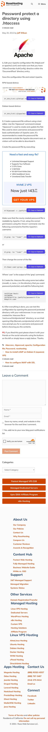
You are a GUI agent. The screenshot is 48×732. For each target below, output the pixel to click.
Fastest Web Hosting (22, 560)
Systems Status (17, 588)
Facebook (32, 696)
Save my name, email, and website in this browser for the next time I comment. (22, 423)
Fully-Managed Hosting (23, 563)
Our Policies (18, 528)
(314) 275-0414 (34, 680)
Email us (31, 684)
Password (10, 348)
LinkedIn (31, 703)
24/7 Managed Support (21, 580)
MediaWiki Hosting (12, 703)
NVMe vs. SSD (19, 571)
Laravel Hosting (11, 687)
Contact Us (18, 532)
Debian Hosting (17, 648)
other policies (34, 715)
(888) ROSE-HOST (36, 672)
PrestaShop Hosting (13, 695)
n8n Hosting (16, 620)
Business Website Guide (24, 567)
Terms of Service (15, 715)
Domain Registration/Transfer (24, 600)
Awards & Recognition (23, 548)
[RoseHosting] (11, 4)
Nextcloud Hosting (12, 691)
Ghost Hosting (10, 699)
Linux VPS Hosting (19, 609)
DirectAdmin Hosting (19, 663)
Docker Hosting (17, 652)
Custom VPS (16, 624)
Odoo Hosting (10, 676)
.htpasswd (19, 345)
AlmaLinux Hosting (18, 640)
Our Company (19, 525)
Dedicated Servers (19, 612)
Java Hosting (10, 706)
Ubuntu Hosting (17, 644)
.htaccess (9, 345)
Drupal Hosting (11, 684)
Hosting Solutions (19, 628)
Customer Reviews (21, 544)
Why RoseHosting (21, 536)
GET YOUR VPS (24, 199)
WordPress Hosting (20, 616)
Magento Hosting (12, 672)
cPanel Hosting (17, 659)
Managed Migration (19, 584)
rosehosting (21, 348)
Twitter (31, 699)
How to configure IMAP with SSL (20, 362)
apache (28, 345)
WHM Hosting (16, 656)
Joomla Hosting (11, 680)
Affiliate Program (19, 631)
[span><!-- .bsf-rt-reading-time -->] (24, 92)
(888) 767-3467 (34, 676)
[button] (31, 4)
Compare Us (18, 540)
